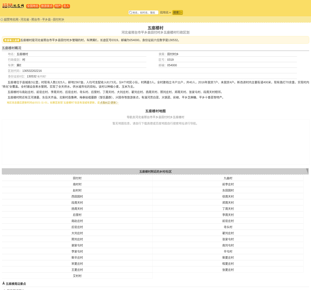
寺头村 (228, 227)
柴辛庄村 (77, 257)
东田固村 (228, 190)
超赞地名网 (11, 19)
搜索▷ (177, 12)
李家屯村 (77, 251)
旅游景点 (47, 6)
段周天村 (77, 202)
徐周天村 (228, 196)
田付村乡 (58, 19)
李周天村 (228, 214)
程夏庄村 (228, 263)
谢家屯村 (77, 245)
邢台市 (35, 19)
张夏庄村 (228, 269)
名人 (66, 6)
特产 (58, 6)
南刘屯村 (228, 245)
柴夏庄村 (228, 257)
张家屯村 (228, 239)
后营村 (77, 214)
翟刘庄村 (228, 233)
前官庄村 (228, 220)
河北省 (25, 19)
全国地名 (33, 6)
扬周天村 (77, 208)
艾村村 (77, 275)
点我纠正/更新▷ (109, 102)
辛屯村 (228, 251)
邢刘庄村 (77, 239)
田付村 (77, 178)
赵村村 (77, 190)
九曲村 (228, 178)
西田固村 (77, 196)
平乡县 (46, 19)
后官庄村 (77, 227)
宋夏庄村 (77, 263)
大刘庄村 (77, 233)
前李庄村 (228, 184)
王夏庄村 (77, 269)
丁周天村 (228, 208)
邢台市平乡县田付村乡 (57, 40)
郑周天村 (228, 202)
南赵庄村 (77, 220)
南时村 (77, 184)
